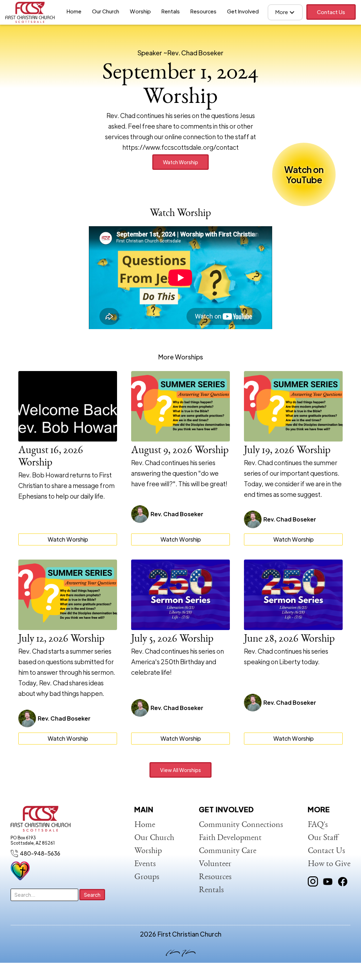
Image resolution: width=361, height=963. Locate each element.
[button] (285, 12)
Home (74, 11)
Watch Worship (180, 162)
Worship (140, 11)
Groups (146, 877)
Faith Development (230, 838)
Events (145, 864)
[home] (30, 12)
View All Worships (180, 770)
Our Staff (323, 838)
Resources (203, 11)
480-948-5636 (40, 853)
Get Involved (243, 11)
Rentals (170, 11)
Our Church (105, 11)
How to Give (329, 864)
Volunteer (215, 864)
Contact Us (331, 11)
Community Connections (241, 825)
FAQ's (318, 825)
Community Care (227, 851)
